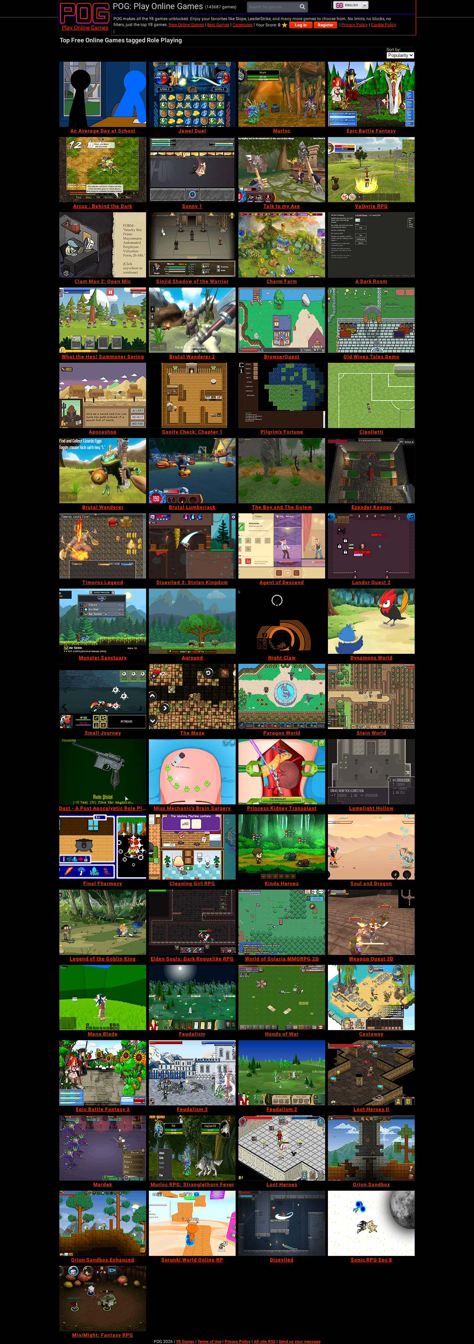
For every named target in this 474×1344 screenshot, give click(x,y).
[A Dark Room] (371, 245)
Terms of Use (209, 1341)
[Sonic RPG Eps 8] (371, 1223)
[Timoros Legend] (102, 546)
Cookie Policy (383, 24)
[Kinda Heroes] (281, 847)
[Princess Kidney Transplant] (281, 772)
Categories (242, 24)
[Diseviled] (281, 1223)
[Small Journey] (102, 696)
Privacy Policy (354, 24)
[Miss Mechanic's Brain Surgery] (192, 772)
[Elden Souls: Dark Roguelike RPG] (192, 922)
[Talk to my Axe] (281, 170)
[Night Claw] (281, 621)
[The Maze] (192, 696)
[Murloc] (281, 94)
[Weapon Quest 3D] (371, 922)
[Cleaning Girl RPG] (192, 847)
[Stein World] (371, 696)
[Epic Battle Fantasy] (371, 94)
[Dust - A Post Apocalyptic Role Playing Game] (102, 772)
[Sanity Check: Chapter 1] (192, 395)
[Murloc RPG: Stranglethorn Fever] (192, 1148)
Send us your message (299, 1341)
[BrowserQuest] (281, 320)
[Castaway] (371, 997)
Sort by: (394, 49)
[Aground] (192, 621)
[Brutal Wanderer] (102, 471)
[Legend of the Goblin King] (102, 922)
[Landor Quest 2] (371, 546)
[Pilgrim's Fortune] (281, 395)
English (351, 5)
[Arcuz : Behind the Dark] (102, 170)
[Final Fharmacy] (102, 847)
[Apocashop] (102, 395)
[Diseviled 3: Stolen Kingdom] (192, 546)
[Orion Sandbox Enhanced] (102, 1223)
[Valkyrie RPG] (371, 170)
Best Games (218, 24)
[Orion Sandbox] (371, 1148)
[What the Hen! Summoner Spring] (102, 320)
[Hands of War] (281, 997)
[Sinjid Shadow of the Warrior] (192, 245)
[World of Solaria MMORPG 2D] (281, 922)
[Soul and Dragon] (371, 847)
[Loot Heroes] (281, 1148)
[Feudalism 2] (281, 1073)
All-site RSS (265, 1341)
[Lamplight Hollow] (371, 772)
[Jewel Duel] (192, 94)
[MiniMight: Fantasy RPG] (102, 1299)
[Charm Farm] (281, 245)
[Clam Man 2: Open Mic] (102, 245)
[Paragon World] (281, 696)
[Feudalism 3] (192, 1073)
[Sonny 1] (192, 170)
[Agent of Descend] (281, 546)
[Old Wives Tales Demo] (371, 320)
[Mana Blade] (102, 997)
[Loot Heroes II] (371, 1073)
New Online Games (186, 24)
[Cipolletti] (371, 395)
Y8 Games (185, 1341)
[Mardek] (102, 1148)
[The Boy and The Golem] (281, 471)
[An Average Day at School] (102, 94)
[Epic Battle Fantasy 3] (102, 1073)
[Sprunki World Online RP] (192, 1223)
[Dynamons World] (371, 621)
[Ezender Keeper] (371, 471)
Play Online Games (85, 27)
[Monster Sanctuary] (102, 621)
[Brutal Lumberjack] (192, 471)
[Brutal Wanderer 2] (192, 320)
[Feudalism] (192, 997)
